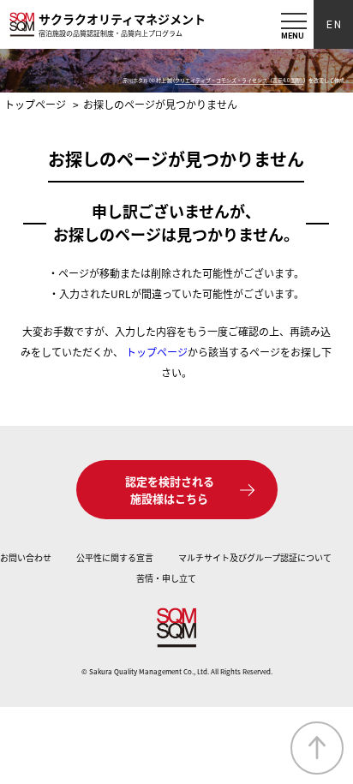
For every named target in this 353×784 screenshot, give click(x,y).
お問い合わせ (25, 557)
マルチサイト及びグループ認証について (255, 557)
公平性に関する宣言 (114, 557)
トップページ (157, 351)
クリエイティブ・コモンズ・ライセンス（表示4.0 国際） (239, 80)
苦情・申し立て (166, 578)
